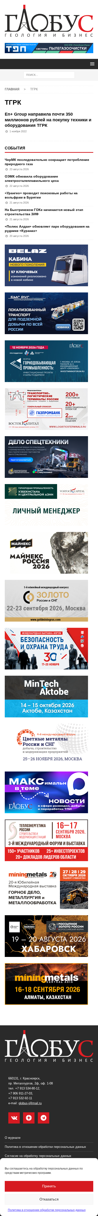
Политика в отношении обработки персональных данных (47, 1210)
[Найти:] (49, 75)
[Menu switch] (91, 63)
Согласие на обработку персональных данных (38, 1156)
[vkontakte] (14, 1118)
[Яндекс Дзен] (28, 1118)
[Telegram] (43, 1118)
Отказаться (49, 1199)
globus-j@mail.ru (30, 1103)
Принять (49, 1186)
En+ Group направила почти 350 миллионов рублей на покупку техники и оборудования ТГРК (48, 120)
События (15, 148)
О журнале (12, 1137)
